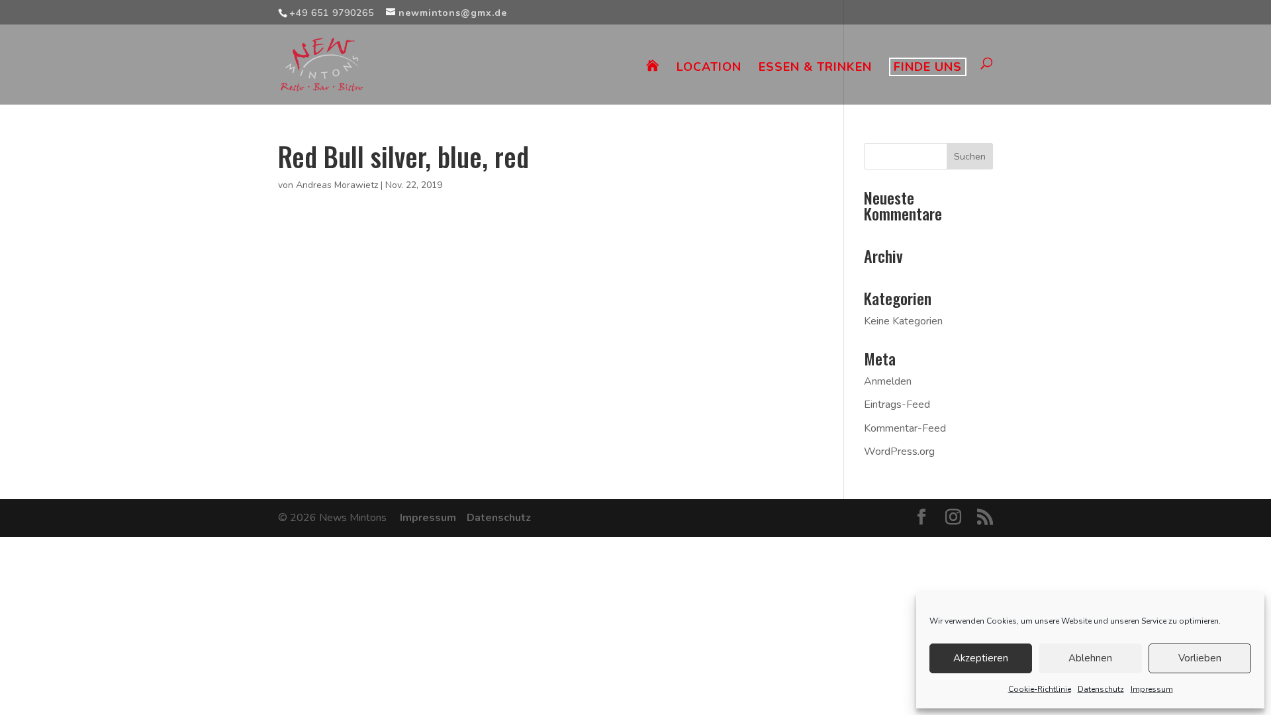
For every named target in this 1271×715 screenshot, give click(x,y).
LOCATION (709, 68)
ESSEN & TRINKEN (815, 68)
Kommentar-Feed (905, 428)
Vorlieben (1199, 658)
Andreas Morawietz (337, 185)
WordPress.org (899, 451)
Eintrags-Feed (897, 404)
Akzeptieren (980, 658)
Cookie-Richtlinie (1039, 689)
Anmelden (888, 381)
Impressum (1152, 689)
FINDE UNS (928, 67)
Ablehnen (1090, 658)
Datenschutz (1101, 689)
